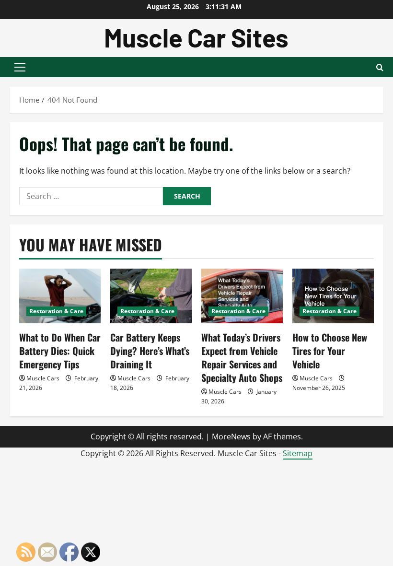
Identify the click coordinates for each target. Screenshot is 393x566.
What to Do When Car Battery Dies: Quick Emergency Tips (60, 350)
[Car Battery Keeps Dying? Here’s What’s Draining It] (151, 296)
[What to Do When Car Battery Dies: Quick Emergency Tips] (60, 296)
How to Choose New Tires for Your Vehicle (329, 350)
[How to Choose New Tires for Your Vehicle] (333, 296)
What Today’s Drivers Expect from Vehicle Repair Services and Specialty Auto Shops (241, 357)
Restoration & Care (56, 311)
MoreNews (231, 436)
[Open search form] (379, 67)
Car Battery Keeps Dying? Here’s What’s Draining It (149, 350)
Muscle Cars (42, 378)
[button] (20, 67)
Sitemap (297, 453)
